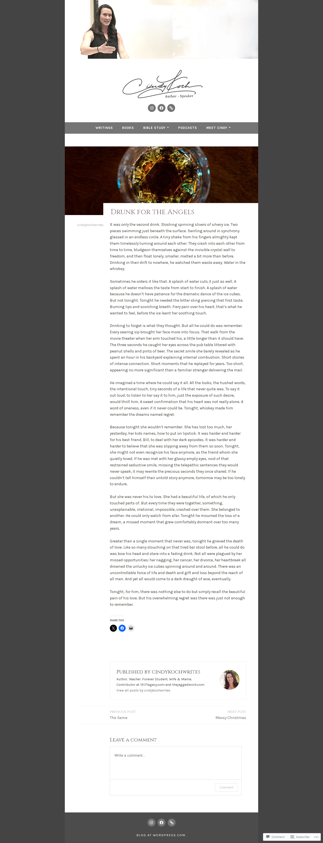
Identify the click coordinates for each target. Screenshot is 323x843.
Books (128, 128)
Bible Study (154, 128)
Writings (104, 128)
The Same (123, 715)
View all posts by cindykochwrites (143, 690)
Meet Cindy (216, 128)
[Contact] (171, 108)
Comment (226, 787)
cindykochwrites (90, 225)
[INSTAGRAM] (151, 822)
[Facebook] (161, 108)
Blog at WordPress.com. (161, 835)
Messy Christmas (231, 715)
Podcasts (187, 128)
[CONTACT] (171, 822)
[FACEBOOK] (161, 822)
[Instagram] (152, 108)
